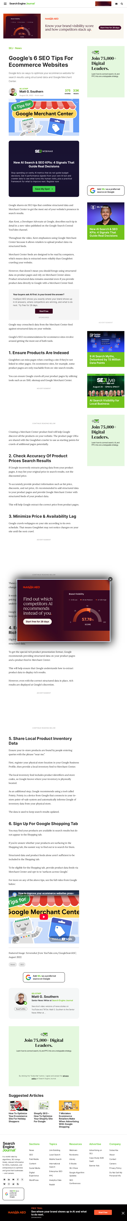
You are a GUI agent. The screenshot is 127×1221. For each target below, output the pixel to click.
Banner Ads (94, 1165)
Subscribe (113, 1150)
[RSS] (18, 1184)
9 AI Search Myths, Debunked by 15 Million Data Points (105, 359)
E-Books (73, 1163)
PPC (51, 1175)
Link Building (54, 1150)
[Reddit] (13, 1184)
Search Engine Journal (62, 1000)
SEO (22, 965)
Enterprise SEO (55, 1171)
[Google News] (4, 1179)
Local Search (54, 1154)
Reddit (52, 1184)
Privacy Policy (115, 1168)
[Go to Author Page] (13, 92)
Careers (112, 1163)
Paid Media (34, 1159)
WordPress (34, 1180)
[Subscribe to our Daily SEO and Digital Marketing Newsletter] (116, 3)
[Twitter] (22, 1179)
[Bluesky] (4, 1184)
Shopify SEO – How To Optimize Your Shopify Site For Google (43, 1117)
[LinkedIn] (9, 1179)
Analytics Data (55, 1180)
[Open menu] (5, 3)
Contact (112, 1159)
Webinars (73, 1150)
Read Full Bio (20, 1009)
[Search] (122, 3)
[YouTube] (13, 1179)
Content (32, 1163)
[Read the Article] (19, 1105)
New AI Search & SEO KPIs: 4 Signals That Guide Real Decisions (104, 232)
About (111, 1154)
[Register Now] (105, 213)
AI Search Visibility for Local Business (104, 402)
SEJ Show (73, 1168)
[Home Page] (22, 3)
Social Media (34, 1168)
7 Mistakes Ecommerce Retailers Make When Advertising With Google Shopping (69, 1120)
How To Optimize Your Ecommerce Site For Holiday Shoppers (18, 1117)
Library (72, 1159)
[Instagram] (9, 1184)
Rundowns (73, 1154)
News (13, 965)
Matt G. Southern (31, 91)
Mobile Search (55, 1159)
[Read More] (105, 341)
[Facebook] (18, 1179)
